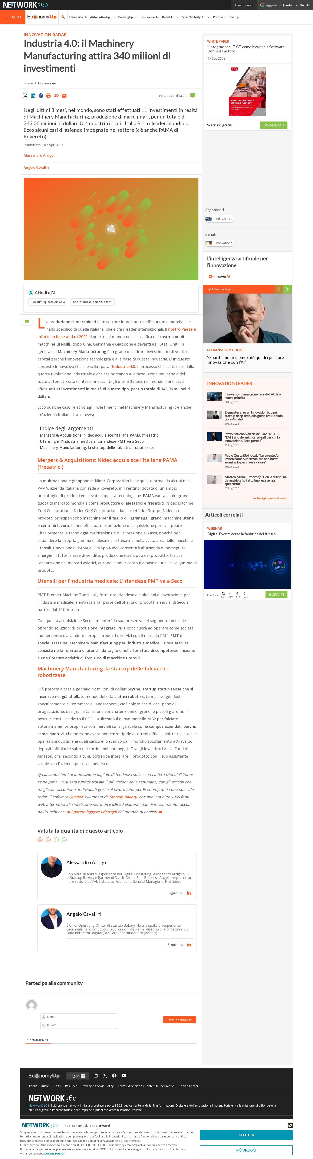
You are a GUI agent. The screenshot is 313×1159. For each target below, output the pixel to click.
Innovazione (47, 83)
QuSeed (76, 796)
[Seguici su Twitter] (105, 1076)
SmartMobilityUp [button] (193, 17)
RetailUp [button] (168, 17)
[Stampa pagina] (48, 95)
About (33, 1086)
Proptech (219, 17)
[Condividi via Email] (64, 95)
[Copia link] (56, 95)
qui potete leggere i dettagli (91, 811)
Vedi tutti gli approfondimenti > (270, 498)
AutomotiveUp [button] (100, 17)
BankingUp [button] (125, 17)
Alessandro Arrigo (38, 155)
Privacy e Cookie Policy (97, 1086)
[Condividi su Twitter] (25, 95)
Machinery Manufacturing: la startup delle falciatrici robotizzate (97, 447)
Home (28, 83)
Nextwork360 (38, 1105)
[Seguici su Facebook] (114, 1076)
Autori (45, 1086)
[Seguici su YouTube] (123, 1076)
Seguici (75, 1076)
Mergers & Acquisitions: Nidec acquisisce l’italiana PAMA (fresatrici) (100, 435)
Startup (234, 17)
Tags (57, 1086)
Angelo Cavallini (37, 167)
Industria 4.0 (123, 366)
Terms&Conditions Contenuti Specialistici (146, 1086)
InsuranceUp (150, 17)
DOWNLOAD (273, 125)
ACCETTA (246, 1135)
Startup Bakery (123, 796)
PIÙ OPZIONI (246, 1150)
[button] (13, 17)
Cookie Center (188, 1086)
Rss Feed (71, 1086)
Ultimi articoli (78, 17)
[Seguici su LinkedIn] (95, 1076)
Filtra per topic (222, 289)
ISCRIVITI (276, 594)
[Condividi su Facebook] (40, 95)
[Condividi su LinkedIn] (33, 95)
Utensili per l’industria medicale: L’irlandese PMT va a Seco (92, 441)
